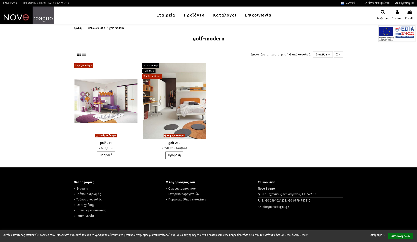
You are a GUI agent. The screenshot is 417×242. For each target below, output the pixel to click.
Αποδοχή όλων (400, 236)
